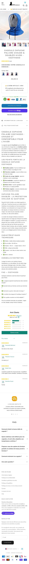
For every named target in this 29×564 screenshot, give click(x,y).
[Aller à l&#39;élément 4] (19, 44)
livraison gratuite (14, 404)
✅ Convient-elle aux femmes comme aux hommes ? (14, 287)
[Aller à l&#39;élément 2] (9, 44)
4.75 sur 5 (18, 315)
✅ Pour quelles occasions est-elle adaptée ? (13, 297)
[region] (14, 403)
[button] (5, 61)
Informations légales (7, 475)
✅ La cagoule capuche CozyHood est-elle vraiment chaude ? (14, 282)
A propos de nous (6, 491)
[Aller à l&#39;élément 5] (24, 44)
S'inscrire (7, 542)
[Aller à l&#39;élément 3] (14, 44)
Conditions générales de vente (9, 480)
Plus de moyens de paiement (14, 114)
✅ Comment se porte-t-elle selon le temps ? (13, 291)
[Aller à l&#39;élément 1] (4, 44)
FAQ (3, 494)
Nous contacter (7, 499)
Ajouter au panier (14, 105)
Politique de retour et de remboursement (12, 486)
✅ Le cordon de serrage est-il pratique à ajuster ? (14, 294)
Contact (3, 488)
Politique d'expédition (7, 483)
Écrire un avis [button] (14, 333)
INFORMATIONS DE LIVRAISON (13, 120)
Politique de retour (11, 125)
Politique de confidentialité (8, 478)
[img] (5, 343)
